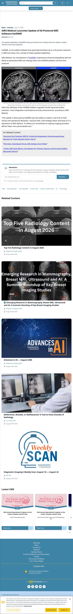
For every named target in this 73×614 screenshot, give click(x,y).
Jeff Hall (8, 475)
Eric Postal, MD (10, 421)
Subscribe (62, 177)
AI (56, 189)
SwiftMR (32, 58)
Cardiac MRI (34, 189)
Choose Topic (34, 8)
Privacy (36, 556)
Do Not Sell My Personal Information (36, 554)
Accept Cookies (51, 610)
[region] (36, 605)
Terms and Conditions (36, 559)
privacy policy (39, 181)
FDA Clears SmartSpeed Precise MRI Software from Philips (25, 144)
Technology (63, 189)
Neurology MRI (12, 189)
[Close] (70, 599)
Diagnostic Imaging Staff (14, 251)
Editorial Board (36, 552)
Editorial (37, 550)
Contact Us (36, 547)
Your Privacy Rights (36, 561)
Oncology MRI (23, 189)
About (36, 545)
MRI (3, 189)
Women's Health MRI (47, 189)
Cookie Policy (28, 606)
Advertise (36, 543)
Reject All (64, 610)
